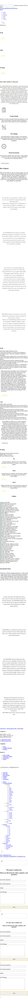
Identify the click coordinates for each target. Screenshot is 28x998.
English (6, 856)
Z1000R (10, 788)
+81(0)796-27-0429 (6, 739)
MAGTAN (8, 826)
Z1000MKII (11, 795)
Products (5, 749)
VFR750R (10, 815)
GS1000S (10, 808)
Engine (7, 836)
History (4, 759)
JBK (9, 834)
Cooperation (6, 758)
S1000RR (10, 823)
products (9, 575)
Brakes (7, 842)
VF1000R (10, 816)
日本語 (12, 856)
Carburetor (8, 835)
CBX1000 (10, 812)
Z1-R (10, 787)
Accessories (6, 779)
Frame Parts (8, 838)
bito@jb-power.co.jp (6, 740)
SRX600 (10, 804)
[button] (1, 9)
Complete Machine (7, 748)
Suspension (8, 840)
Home (4, 746)
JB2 (9, 828)
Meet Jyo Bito (6, 755)
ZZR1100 (10, 800)
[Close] (0, 997)
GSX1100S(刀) (11, 807)
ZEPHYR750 (11, 791)
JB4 (9, 831)
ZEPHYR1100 (11, 792)
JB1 (9, 827)
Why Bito (5, 774)
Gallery (4, 778)
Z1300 (10, 796)
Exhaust (7, 839)
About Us (5, 843)
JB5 (9, 832)
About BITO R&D (7, 756)
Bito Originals (6, 775)
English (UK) (8, 855)
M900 (10, 820)
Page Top (5, 772)
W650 (10, 799)
